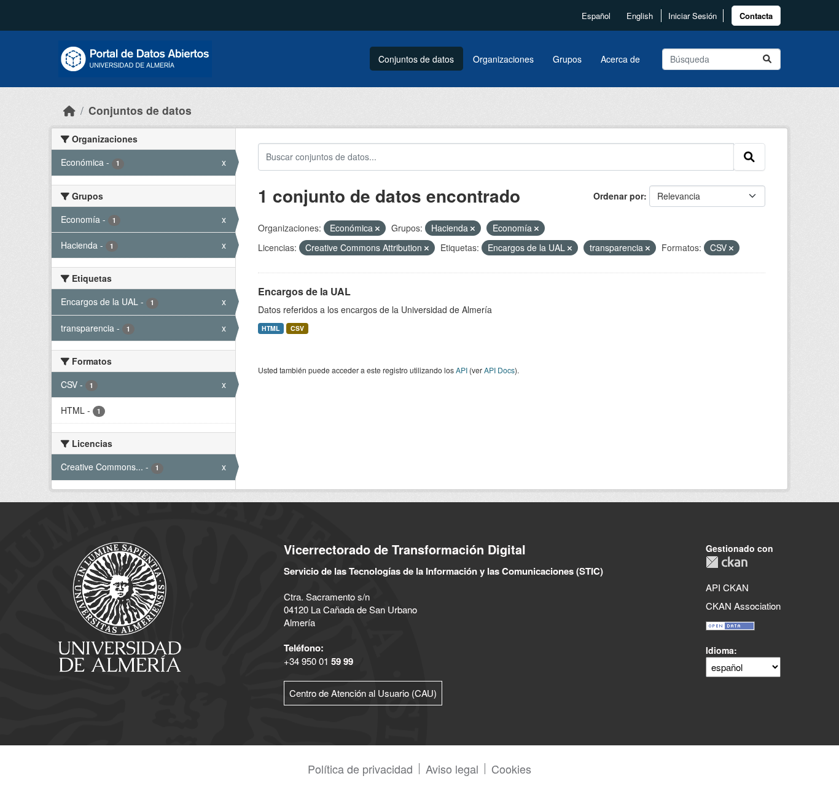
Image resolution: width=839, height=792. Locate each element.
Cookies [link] (511, 769)
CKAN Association (743, 605)
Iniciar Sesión (692, 15)
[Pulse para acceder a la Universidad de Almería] (119, 605)
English (639, 15)
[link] (756, 16)
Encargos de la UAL (304, 291)
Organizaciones (503, 59)
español (596, 15)
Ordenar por (618, 196)
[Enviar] (767, 59)
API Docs (499, 370)
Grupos (567, 59)
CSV (297, 328)
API (461, 370)
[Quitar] (377, 228)
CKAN (726, 562)
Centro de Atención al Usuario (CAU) (363, 692)
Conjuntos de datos (416, 59)
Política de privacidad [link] (360, 769)
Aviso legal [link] (452, 769)
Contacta (756, 15)
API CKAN (727, 587)
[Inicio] (69, 110)
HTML (270, 328)
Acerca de (620, 59)
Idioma (720, 650)
